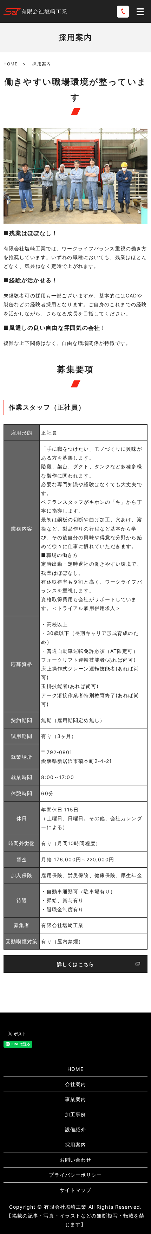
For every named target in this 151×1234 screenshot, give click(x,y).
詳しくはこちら (75, 964)
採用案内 (75, 1145)
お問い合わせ (76, 1160)
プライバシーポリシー (75, 1175)
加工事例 (75, 1114)
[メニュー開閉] (140, 11)
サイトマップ (76, 1190)
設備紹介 (75, 1129)
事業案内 (75, 1099)
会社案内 (75, 1084)
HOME (11, 63)
